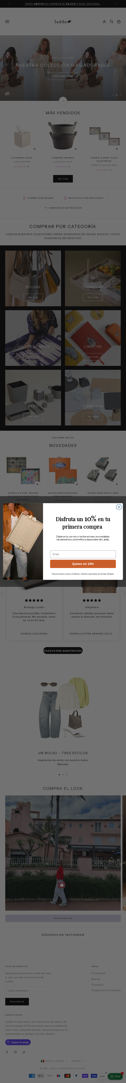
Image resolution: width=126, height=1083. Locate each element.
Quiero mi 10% (83, 564)
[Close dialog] (119, 507)
